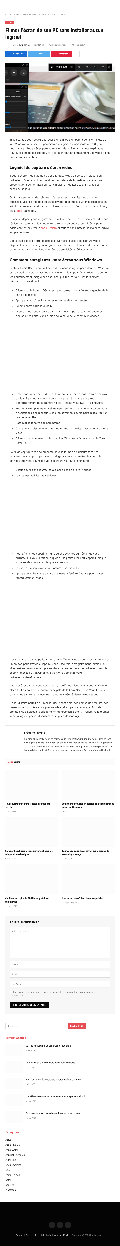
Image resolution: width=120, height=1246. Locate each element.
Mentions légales (61, 1235)
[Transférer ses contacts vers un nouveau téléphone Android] (14, 1100)
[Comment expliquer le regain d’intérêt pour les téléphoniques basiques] (31, 832)
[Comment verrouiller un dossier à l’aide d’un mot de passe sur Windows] (88, 785)
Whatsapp (10, 1190)
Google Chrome (13, 1164)
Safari (8, 1180)
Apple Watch (11, 1149)
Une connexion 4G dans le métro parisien (82, 898)
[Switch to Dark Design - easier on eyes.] (107, 5)
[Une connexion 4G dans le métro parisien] (88, 879)
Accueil (8, 14)
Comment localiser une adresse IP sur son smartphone (52, 1113)
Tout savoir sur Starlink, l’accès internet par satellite (27, 805)
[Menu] (9, 5)
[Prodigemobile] (60, 5)
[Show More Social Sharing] (76, 54)
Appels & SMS (12, 1144)
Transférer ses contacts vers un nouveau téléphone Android (55, 1096)
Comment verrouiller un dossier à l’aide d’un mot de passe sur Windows (88, 805)
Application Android (15, 1154)
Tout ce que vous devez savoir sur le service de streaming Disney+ (85, 852)
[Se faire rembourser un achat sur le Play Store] (14, 1050)
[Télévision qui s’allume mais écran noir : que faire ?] (14, 1067)
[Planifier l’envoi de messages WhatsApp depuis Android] (14, 1083)
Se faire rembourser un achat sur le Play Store (48, 1046)
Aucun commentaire (57, 45)
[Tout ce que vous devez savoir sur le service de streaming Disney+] (88, 832)
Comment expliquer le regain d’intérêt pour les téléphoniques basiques (29, 852)
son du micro (49, 228)
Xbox (19, 210)
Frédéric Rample (22, 45)
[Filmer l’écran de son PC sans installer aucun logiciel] (60, 96)
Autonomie (10, 1159)
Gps (7, 1170)
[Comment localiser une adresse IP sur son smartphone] (14, 1117)
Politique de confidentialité (38, 1235)
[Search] (111, 5)
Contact (20, 1235)
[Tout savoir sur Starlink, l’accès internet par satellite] (31, 785)
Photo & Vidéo (12, 1175)
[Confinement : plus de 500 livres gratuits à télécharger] (31, 879)
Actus (16, 14)
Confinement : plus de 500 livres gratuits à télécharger (27, 900)
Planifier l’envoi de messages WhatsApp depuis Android (53, 1079)
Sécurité (9, 1185)
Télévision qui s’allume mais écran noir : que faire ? (51, 1063)
